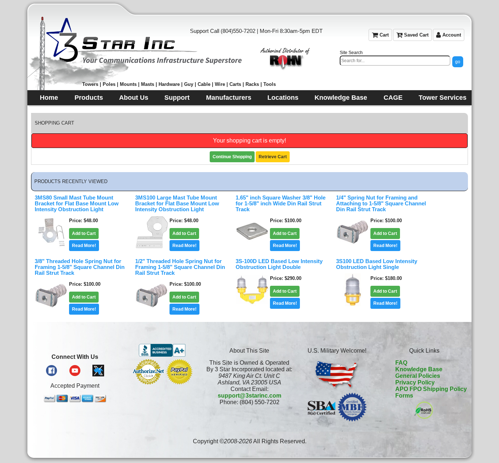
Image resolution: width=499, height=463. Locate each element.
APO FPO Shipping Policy (431, 389)
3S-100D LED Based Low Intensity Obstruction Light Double (279, 264)
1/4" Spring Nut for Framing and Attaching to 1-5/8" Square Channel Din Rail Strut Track (381, 203)
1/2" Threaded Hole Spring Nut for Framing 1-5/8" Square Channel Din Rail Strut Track (180, 267)
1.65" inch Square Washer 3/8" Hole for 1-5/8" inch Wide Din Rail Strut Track (280, 203)
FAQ (401, 363)
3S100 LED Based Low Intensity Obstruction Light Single (376, 264)
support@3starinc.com (249, 395)
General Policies (417, 376)
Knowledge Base (418, 369)
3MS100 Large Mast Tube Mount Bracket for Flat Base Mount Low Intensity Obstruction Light (177, 203)
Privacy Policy (415, 382)
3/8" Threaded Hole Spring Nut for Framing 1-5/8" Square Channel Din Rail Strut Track (80, 267)
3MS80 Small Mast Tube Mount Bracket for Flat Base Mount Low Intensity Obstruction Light (77, 203)
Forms (404, 395)
